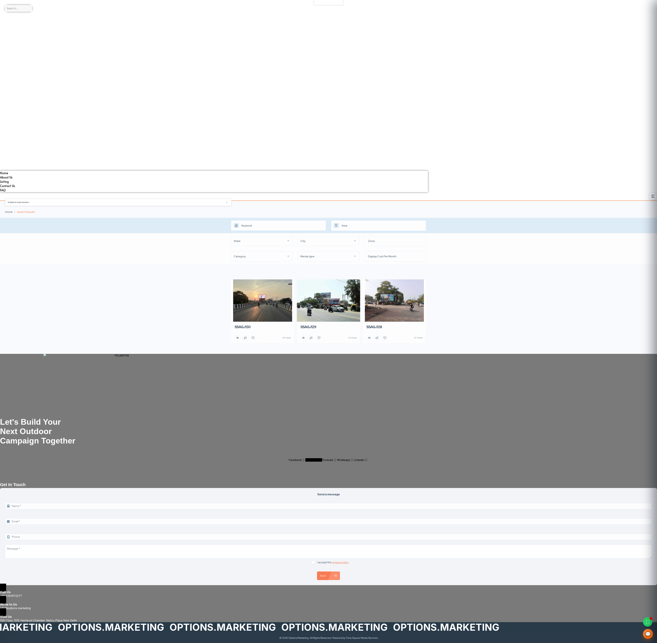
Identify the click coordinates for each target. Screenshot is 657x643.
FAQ (3, 31)
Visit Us (6, 617)
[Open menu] (653, 196)
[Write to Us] (3, 600)
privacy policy (340, 562)
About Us (6, 18)
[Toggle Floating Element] (647, 622)
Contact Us (7, 27)
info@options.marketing (15, 608)
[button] (214, 102)
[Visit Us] (3, 612)
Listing (4, 22)
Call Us (5, 592)
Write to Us (8, 604)
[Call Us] (3, 588)
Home (4, 14)
